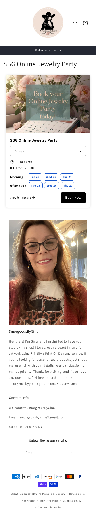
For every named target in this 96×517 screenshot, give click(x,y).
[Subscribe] (70, 453)
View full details (20, 198)
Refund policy (77, 493)
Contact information (50, 507)
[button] (9, 23)
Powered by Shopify (53, 493)
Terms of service (49, 500)
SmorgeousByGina (31, 493)
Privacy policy (27, 500)
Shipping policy (72, 500)
